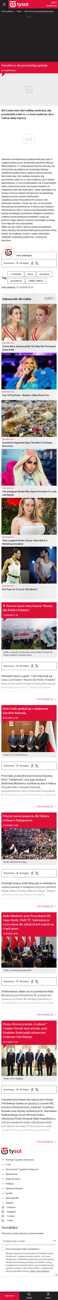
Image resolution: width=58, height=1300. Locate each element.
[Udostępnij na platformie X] (37, 263)
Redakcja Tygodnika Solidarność (20, 1159)
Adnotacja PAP (12, 1198)
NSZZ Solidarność (51, 4)
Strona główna (7, 11)
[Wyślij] (54, 1240)
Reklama (9, 1202)
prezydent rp (16, 280)
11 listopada (16, 274)
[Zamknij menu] (4, 4)
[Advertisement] (29, 38)
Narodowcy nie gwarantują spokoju (39, 11)
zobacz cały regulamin (39, 1271)
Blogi (19, 11)
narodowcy (44, 274)
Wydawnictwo (12, 1174)
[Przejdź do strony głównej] (19, 4)
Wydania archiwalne (14, 1188)
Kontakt (9, 1193)
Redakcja (10, 1183)
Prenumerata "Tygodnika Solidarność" (22, 1169)
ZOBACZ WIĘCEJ (36, 280)
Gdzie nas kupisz (13, 1179)
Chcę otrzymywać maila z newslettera (23, 1249)
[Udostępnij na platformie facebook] (32, 263)
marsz (30, 274)
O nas (8, 1164)
